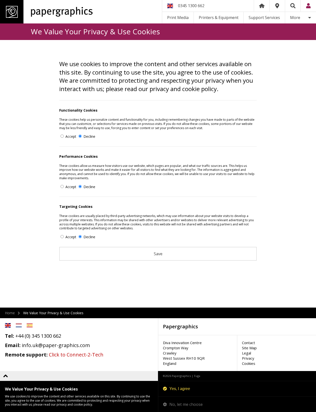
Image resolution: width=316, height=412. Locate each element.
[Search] (292, 6)
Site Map (249, 347)
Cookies (248, 363)
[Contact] (277, 6)
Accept (70, 136)
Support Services (264, 17)
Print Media (178, 17)
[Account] (308, 6)
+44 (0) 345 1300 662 (38, 336)
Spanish (30, 325)
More (295, 17)
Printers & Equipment (218, 17)
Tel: (9, 336)
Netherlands (19, 325)
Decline (88, 136)
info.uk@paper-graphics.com (56, 345)
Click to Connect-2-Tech (76, 354)
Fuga (197, 376)
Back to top (5, 376)
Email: (12, 345)
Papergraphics (46, 11)
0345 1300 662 (191, 5)
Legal (246, 353)
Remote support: (26, 354)
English (8, 325)
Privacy (248, 358)
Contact (248, 342)
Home (261, 6)
